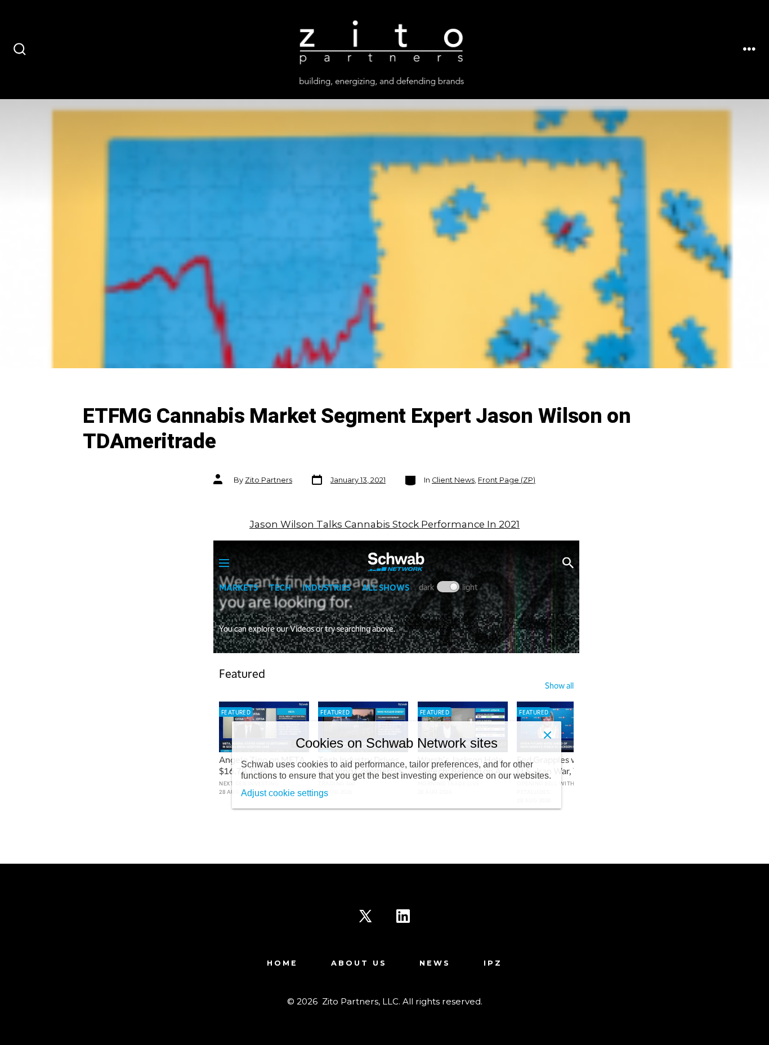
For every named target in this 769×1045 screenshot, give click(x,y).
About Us (359, 963)
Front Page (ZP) (506, 480)
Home (282, 963)
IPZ (493, 963)
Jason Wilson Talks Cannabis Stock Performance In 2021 (384, 524)
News (434, 963)
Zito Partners (268, 480)
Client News (453, 480)
